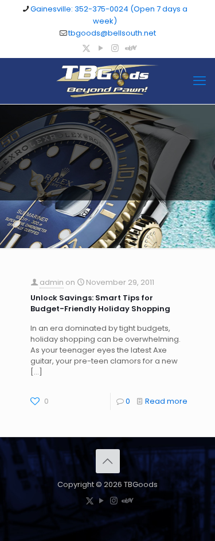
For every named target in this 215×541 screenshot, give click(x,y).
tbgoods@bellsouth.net (112, 33)
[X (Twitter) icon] (86, 48)
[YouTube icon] (100, 48)
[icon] (129, 48)
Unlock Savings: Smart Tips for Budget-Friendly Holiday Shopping (100, 303)
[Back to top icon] (108, 461)
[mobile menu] (199, 81)
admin (52, 282)
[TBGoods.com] (107, 81)
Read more (166, 401)
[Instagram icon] (115, 48)
